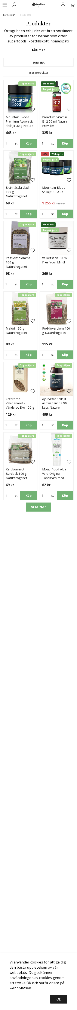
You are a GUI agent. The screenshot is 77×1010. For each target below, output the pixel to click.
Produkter (25, 14)
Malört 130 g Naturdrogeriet (16, 330)
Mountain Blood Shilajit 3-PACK (53, 189)
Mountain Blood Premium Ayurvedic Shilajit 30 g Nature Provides (20, 123)
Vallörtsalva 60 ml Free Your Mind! (55, 260)
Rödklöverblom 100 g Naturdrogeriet (56, 330)
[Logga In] (63, 4)
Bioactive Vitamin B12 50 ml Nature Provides (55, 121)
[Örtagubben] (38, 5)
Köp (29, 143)
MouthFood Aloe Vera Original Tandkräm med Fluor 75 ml (54, 475)
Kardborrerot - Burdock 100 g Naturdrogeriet (16, 473)
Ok (58, 999)
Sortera (38, 62)
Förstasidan (9, 14)
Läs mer (38, 50)
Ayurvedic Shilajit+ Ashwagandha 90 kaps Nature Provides (55, 405)
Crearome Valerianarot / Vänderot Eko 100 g (20, 403)
